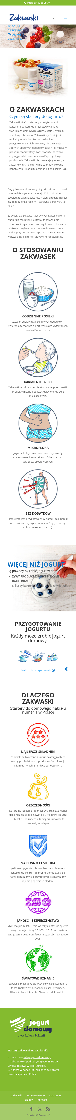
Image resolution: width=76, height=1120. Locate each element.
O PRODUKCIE (16, 30)
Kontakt (42, 1099)
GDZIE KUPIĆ (15, 38)
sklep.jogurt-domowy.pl (37, 1057)
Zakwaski (16, 1095)
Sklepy (29, 1099)
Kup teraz (55, 1095)
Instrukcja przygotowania (36, 670)
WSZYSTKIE (14, 26)
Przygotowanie (36, 1095)
